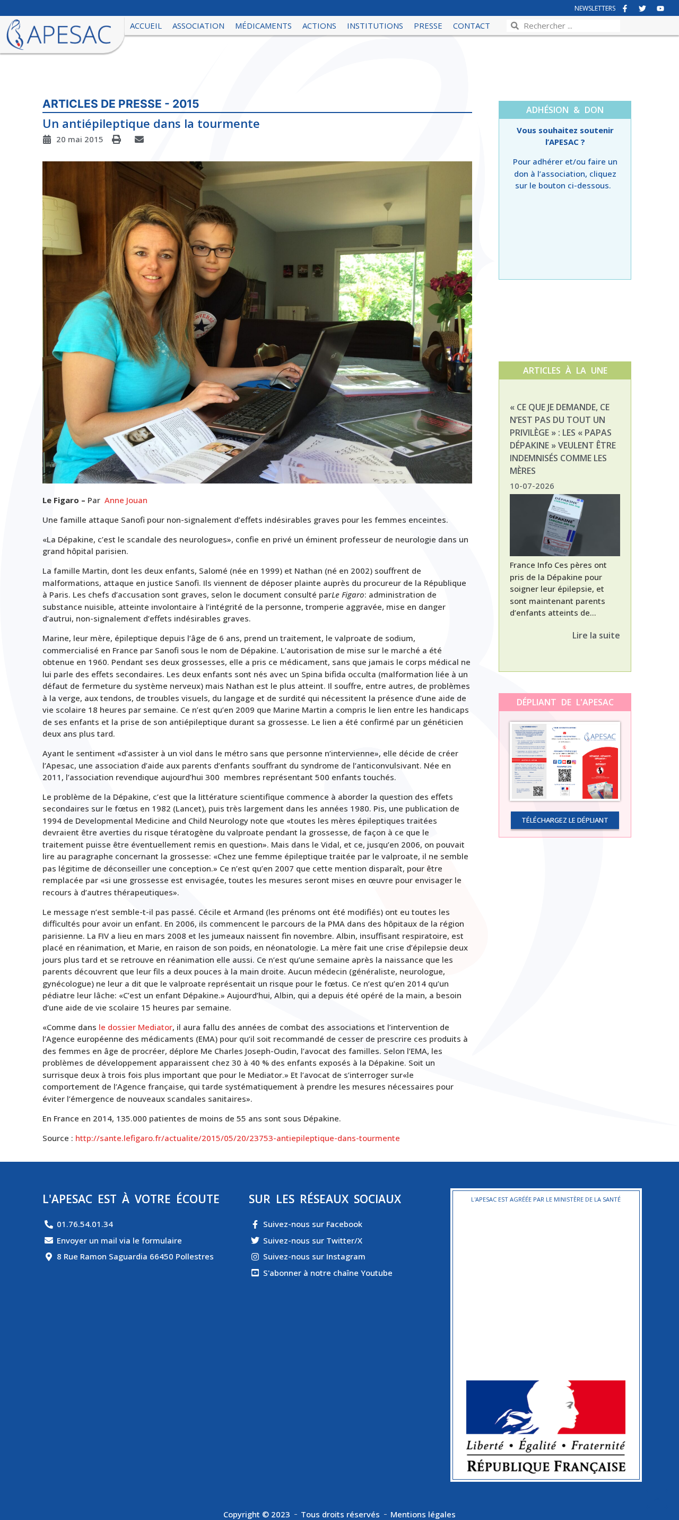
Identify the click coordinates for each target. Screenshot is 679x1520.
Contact (471, 25)
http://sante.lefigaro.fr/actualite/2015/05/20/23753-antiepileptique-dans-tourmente (237, 1138)
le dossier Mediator (134, 1027)
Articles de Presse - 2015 (120, 103)
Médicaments (263, 25)
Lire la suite (596, 635)
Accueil (146, 25)
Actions (319, 25)
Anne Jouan (126, 500)
